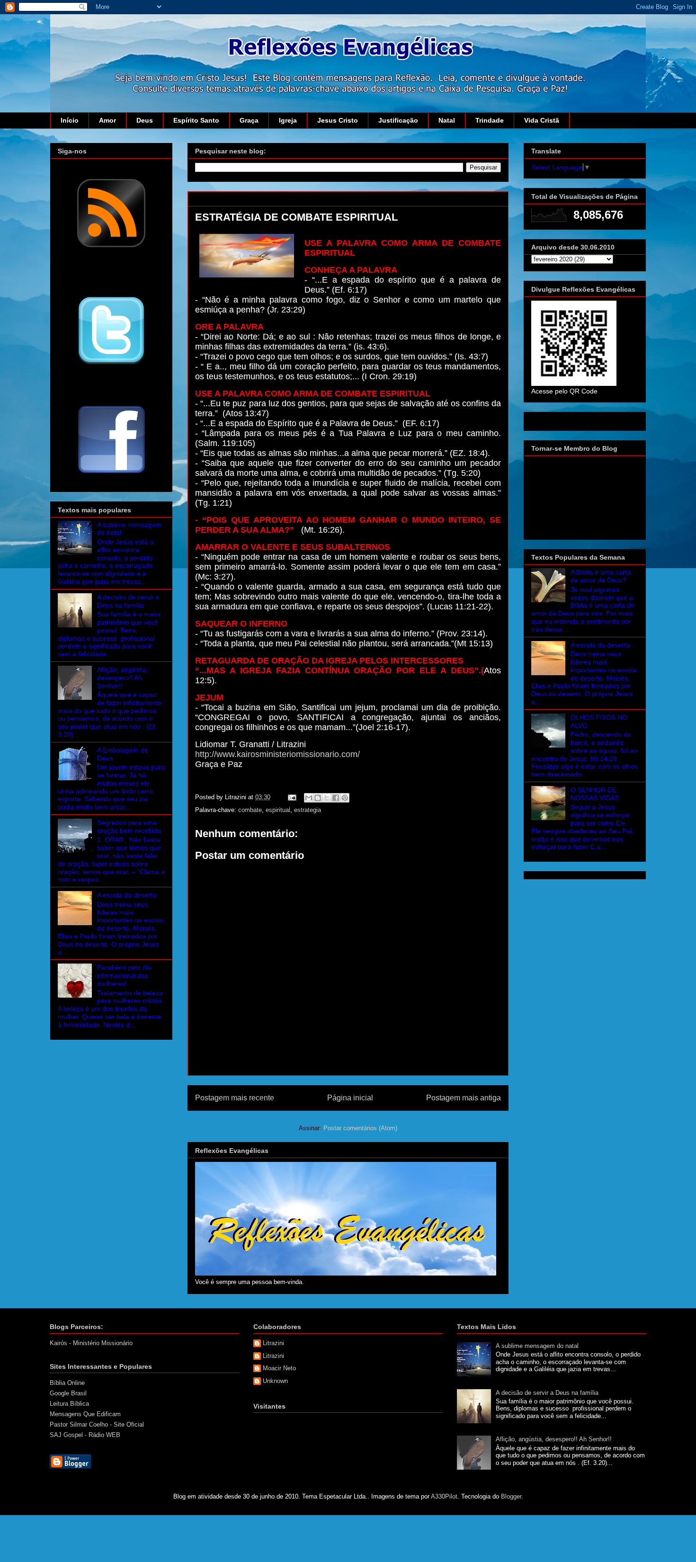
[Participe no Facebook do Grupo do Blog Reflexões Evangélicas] (111, 474)
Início (70, 120)
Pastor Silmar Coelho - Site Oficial (97, 1424)
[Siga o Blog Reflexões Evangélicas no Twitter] (111, 364)
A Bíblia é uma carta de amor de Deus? (601, 576)
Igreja (288, 120)
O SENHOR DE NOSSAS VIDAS (595, 794)
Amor (107, 120)
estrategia (307, 809)
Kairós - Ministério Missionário (91, 1343)
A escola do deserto (126, 895)
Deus (144, 120)
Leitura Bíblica (69, 1403)
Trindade (489, 120)
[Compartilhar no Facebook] (335, 798)
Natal (446, 120)
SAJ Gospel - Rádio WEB (85, 1434)
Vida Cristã (541, 120)
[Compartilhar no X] (326, 798)
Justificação (398, 120)
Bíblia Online (67, 1382)
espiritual (278, 809)
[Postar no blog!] (317, 798)
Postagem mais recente (234, 1098)
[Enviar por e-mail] (308, 798)
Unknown (275, 1380)
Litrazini (273, 1343)
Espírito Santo (196, 120)
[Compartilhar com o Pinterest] (344, 798)
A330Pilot (444, 1496)
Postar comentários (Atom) (360, 1128)
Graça (249, 120)
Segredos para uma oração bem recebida (129, 826)
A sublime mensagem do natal (537, 1345)
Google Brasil (68, 1393)
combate (250, 809)
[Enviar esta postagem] (291, 797)
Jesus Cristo (337, 120)
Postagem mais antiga (463, 1098)
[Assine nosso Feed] (111, 246)
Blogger (511, 1496)
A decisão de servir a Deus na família (128, 601)
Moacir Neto (279, 1368)
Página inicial (350, 1098)
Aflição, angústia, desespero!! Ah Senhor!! (122, 677)
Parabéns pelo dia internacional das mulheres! (124, 975)
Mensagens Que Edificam (85, 1414)
